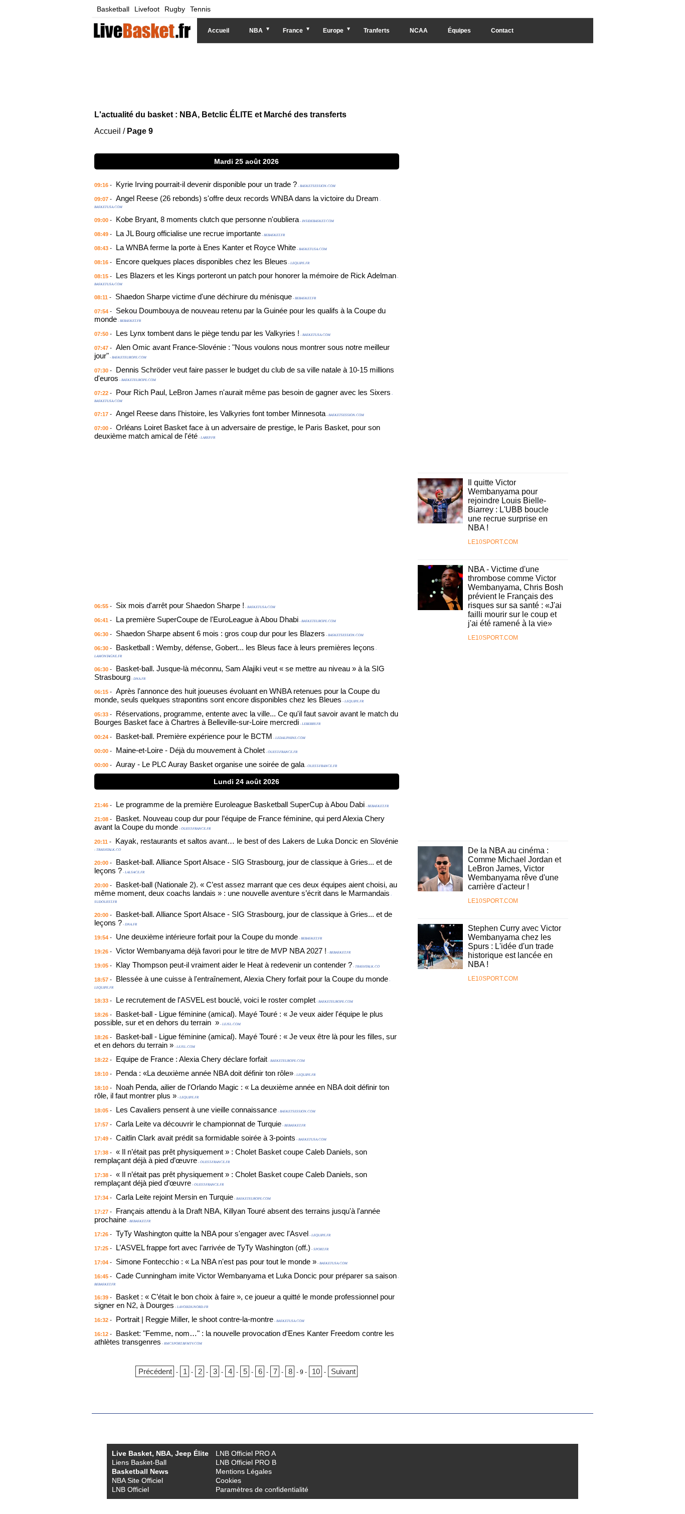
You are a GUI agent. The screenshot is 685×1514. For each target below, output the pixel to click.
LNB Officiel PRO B (246, 1462)
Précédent (155, 1371)
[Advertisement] (335, 75)
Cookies (228, 1480)
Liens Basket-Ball (139, 1462)
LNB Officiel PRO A (246, 1453)
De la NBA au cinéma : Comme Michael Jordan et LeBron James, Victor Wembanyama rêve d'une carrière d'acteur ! (514, 868)
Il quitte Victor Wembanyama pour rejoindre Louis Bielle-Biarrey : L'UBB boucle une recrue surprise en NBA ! (508, 505)
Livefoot (146, 9)
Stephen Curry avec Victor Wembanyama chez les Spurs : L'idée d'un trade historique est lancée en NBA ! (514, 946)
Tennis (200, 9)
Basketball (113, 9)
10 (316, 1371)
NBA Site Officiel (137, 1480)
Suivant (343, 1371)
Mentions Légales (244, 1471)
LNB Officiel (130, 1489)
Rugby (174, 9)
